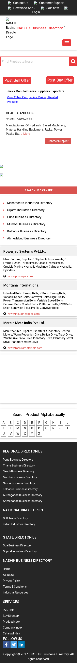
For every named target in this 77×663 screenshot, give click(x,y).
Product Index (11, 621)
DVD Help (8, 609)
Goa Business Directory (17, 545)
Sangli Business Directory (18, 471)
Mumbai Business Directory (26, 224)
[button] (24, 8)
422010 (21, 118)
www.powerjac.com (20, 276)
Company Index (12, 627)
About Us (8, 574)
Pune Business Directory (24, 217)
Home (6, 568)
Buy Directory (11, 615)
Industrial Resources (15, 592)
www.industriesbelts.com (24, 313)
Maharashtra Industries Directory (29, 203)
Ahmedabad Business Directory (29, 238)
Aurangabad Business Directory (22, 495)
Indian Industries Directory (19, 524)
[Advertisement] (38, 379)
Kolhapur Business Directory (26, 231)
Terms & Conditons (15, 586)
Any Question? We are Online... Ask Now (68, 653)
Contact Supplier (58, 141)
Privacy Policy (11, 580)
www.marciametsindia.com (25, 348)
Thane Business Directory (19, 465)
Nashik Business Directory (19, 483)
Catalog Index (11, 633)
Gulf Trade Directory (15, 518)
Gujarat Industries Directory (26, 210)
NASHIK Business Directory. (49, 654)
